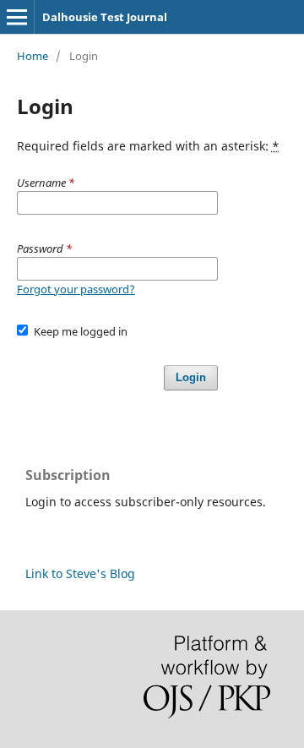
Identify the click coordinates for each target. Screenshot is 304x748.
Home (32, 55)
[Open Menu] (17, 17)
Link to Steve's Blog (80, 573)
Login (191, 377)
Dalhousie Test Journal (104, 17)
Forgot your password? (76, 289)
